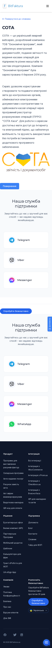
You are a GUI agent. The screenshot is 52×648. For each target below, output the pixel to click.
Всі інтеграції (34, 460)
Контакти (32, 534)
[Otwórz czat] (46, 642)
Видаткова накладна (13, 502)
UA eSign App (9, 572)
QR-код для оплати (12, 508)
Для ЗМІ (7, 618)
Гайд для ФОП (35, 545)
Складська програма (13, 473)
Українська (38, 610)
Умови (6, 586)
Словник (32, 539)
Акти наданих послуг (13, 479)
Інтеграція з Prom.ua (38, 475)
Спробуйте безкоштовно (15, 311)
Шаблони (7, 548)
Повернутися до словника (18, 19)
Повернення (9, 186)
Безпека (7, 601)
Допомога (33, 522)
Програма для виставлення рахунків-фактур (11, 464)
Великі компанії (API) (13, 528)
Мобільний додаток (12, 543)
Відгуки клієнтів (10, 612)
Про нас (7, 607)
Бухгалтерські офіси (13, 522)
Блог (30, 528)
